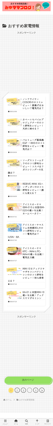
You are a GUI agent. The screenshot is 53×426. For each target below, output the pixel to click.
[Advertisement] (26, 61)
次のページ (28, 380)
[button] (46, 403)
